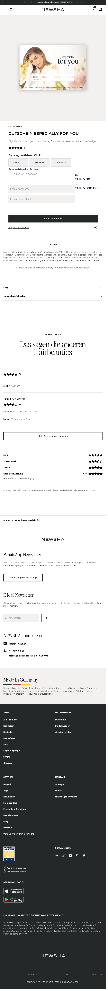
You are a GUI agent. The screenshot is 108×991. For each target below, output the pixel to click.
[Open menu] (5, 10)
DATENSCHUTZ (64, 975)
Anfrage (59, 784)
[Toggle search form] (11, 9)
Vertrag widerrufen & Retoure (18, 834)
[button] (2, 2)
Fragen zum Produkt (18, 227)
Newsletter (9, 796)
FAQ (5, 821)
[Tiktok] (63, 856)
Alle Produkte (10, 719)
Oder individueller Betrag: (23, 169)
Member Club (10, 803)
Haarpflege (9, 738)
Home (6, 520)
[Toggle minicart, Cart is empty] (100, 9)
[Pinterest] (77, 856)
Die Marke (60, 719)
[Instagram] (57, 856)
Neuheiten (8, 726)
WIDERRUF (33, 975)
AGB (5, 975)
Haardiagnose (10, 815)
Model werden (62, 726)
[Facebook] (84, 856)
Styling (7, 757)
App (5, 790)
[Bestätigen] (45, 618)
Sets (5, 744)
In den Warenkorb (53, 218)
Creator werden (63, 732)
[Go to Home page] (53, 9)
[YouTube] (70, 856)
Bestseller (8, 732)
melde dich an (66, 490)
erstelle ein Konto (86, 490)
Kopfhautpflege (11, 750)
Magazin (7, 784)
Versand (7, 827)
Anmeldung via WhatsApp (23, 577)
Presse (58, 790)
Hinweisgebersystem (66, 796)
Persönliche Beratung (14, 809)
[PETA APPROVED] (27, 869)
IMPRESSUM (97, 975)
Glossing (7, 763)
